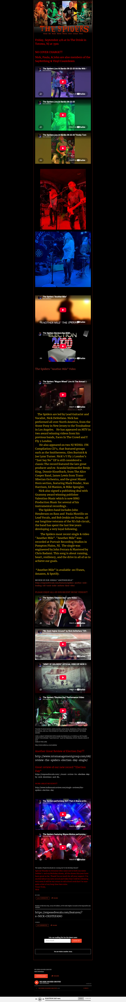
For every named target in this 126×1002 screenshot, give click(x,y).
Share (55, 898)
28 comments (42, 925)
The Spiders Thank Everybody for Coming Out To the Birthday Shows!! (56, 868)
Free (81, 998)
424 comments (42, 898)
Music (54, 34)
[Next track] (43, 999)
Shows (59, 34)
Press (81, 34)
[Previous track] (36, 999)
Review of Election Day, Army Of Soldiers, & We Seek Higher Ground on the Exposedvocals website (63, 906)
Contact (75, 34)
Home (45, 34)
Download (41, 976)
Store (70, 34)
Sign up (76, 941)
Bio (50, 34)
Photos (64, 34)
